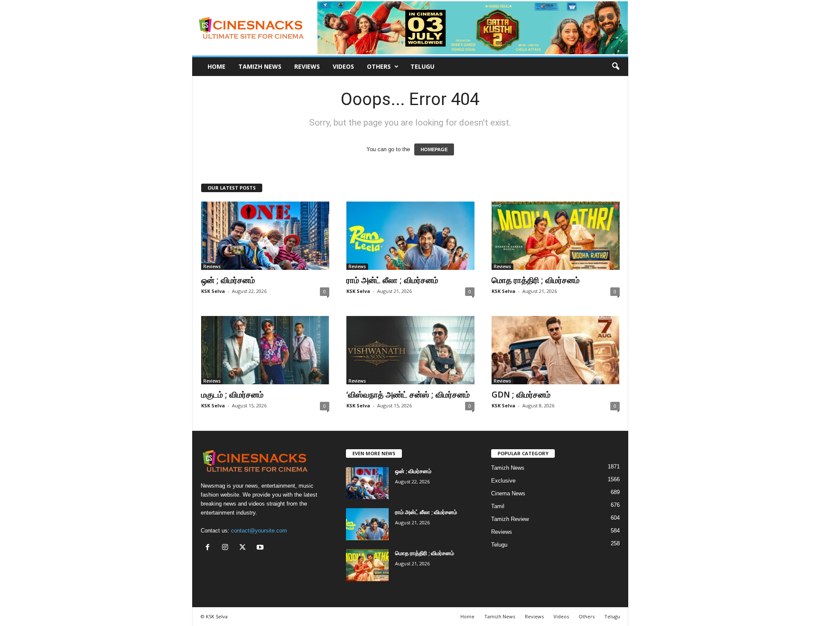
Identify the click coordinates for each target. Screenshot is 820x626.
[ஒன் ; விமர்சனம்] (265, 236)
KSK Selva (213, 291)
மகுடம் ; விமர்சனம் (232, 394)
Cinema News (508, 493)
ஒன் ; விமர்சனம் (228, 280)
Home (217, 66)
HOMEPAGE (434, 149)
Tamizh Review (510, 519)
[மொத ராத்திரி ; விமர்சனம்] (556, 236)
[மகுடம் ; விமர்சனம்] (265, 350)
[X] (244, 548)
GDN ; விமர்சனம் (521, 394)
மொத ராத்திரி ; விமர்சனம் (536, 280)
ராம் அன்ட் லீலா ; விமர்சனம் (392, 280)
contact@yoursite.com (259, 530)
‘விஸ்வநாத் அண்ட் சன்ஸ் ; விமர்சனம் (408, 394)
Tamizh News (259, 66)
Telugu (422, 66)
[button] (615, 66)
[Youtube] (261, 548)
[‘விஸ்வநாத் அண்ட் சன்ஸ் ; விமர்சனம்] (410, 350)
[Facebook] (209, 548)
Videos (343, 66)
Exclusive (503, 480)
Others (379, 66)
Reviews (307, 66)
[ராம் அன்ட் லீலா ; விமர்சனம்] (410, 236)
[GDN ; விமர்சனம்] (556, 350)
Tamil (497, 506)
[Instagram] (227, 548)
